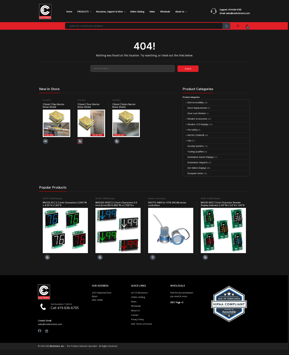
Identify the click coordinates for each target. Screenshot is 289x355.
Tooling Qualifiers (195, 151)
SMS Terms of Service (141, 323)
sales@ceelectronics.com (238, 13)
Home (69, 11)
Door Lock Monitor (196, 113)
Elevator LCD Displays (197, 124)
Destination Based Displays (200, 157)
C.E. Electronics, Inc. (55, 346)
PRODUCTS (83, 11)
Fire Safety (192, 129)
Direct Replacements (197, 107)
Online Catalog (137, 11)
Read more (45, 141)
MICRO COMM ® (195, 135)
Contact (134, 315)
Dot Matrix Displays (196, 167)
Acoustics (47, 100)
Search (188, 68)
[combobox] (144, 26)
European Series (195, 173)
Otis (189, 140)
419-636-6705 (234, 9)
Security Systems (195, 146)
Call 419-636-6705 (65, 307)
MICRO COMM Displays (52, 198)
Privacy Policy (137, 319)
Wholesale (165, 11)
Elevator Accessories (197, 118)
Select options (116, 141)
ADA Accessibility (195, 102)
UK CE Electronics (139, 292)
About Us (179, 11)
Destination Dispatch (197, 162)
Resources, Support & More (109, 11)
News (152, 11)
